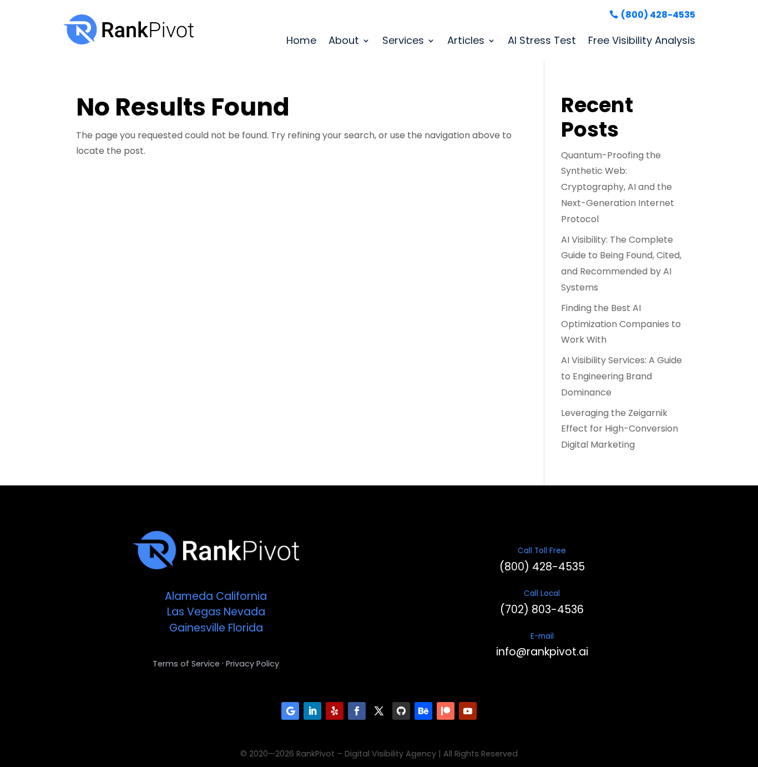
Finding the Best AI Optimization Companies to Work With (621, 324)
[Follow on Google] (290, 711)
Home (301, 40)
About (344, 40)
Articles (465, 40)
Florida (245, 627)
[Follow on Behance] (423, 711)
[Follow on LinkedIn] (312, 711)
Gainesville (197, 627)
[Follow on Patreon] (445, 711)
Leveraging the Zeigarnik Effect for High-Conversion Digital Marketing (619, 429)
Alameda (189, 596)
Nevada (244, 611)
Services (403, 40)
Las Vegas (194, 611)
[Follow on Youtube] (468, 711)
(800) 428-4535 (658, 14)
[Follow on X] (379, 711)
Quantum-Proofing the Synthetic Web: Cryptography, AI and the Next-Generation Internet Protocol (617, 187)
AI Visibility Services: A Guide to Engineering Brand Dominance (621, 376)
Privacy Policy (252, 663)
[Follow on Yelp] (334, 711)
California (241, 596)
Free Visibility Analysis (641, 40)
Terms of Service (186, 663)
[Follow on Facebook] (357, 711)
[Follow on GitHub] (401, 711)
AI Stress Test (542, 40)
